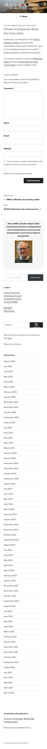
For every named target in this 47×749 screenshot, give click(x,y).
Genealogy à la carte (13, 296)
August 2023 (9, 545)
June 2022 (8, 616)
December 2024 (11, 463)
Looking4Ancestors (12, 299)
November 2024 (11, 468)
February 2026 (10, 392)
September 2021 (11, 662)
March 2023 (9, 570)
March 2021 (9, 693)
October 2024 (10, 473)
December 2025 (11, 402)
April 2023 (8, 565)
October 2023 (10, 535)
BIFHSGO (8, 308)
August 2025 (9, 422)
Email (6, 136)
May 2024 (8, 499)
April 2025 (8, 443)
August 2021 (9, 667)
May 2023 (8, 560)
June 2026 (8, 371)
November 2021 (11, 652)
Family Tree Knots (12, 293)
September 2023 (11, 540)
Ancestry (8, 719)
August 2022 (9, 606)
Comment (9, 88)
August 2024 (9, 484)
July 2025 (8, 428)
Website (7, 149)
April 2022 (8, 627)
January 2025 (10, 458)
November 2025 (11, 407)
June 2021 (8, 677)
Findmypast (18, 719)
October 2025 (10, 412)
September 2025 (11, 417)
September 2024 (11, 479)
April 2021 (8, 688)
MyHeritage (29, 719)
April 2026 (8, 382)
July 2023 (8, 550)
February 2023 (10, 576)
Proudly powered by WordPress (16, 743)
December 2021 (11, 647)
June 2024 (8, 494)
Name (6, 123)
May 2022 (8, 621)
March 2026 (9, 387)
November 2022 (11, 591)
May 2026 (8, 377)
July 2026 (8, 366)
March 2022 (9, 632)
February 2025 (10, 453)
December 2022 (11, 586)
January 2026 (10, 397)
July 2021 (8, 672)
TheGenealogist (11, 722)
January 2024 (10, 519)
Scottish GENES (11, 302)
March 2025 (9, 448)
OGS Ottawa (9, 311)
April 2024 (8, 504)
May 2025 (8, 438)
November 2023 (11, 530)
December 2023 (11, 524)
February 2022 (10, 637)
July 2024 (8, 489)
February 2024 (10, 514)
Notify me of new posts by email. (18, 174)
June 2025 (8, 433)
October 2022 (10, 596)
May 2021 (8, 683)
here (10, 338)
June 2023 (8, 555)
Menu (24, 16)
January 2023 (10, 581)
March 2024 (9, 509)
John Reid (31, 25)
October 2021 (10, 657)
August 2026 (9, 361)
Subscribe (35, 277)
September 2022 (11, 601)
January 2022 (10, 642)
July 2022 (8, 611)
